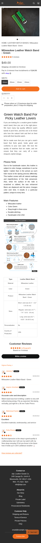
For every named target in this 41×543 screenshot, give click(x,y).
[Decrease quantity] (4, 98)
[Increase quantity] (11, 98)
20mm (12, 82)
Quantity (6, 94)
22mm (19, 82)
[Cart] (38, 3)
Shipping (5, 67)
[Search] (33, 3)
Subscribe (20, 536)
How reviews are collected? (12, 453)
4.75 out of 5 (26, 348)
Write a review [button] (20, 356)
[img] (7, 376)
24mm (26, 82)
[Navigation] (2, 3)
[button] (17, 39)
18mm (4, 82)
